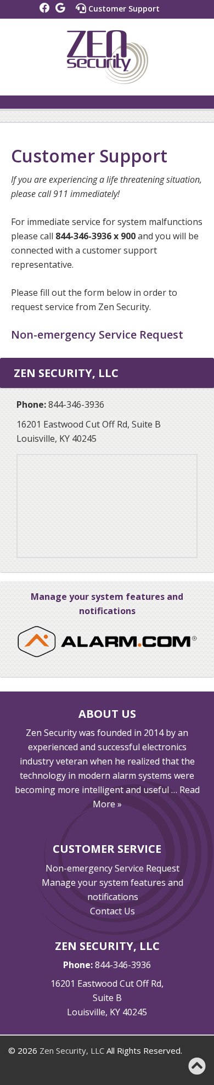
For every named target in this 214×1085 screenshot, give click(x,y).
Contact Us (112, 911)
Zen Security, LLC (72, 1050)
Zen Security (107, 57)
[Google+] (60, 8)
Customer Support (123, 8)
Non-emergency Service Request (112, 868)
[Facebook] (45, 8)
